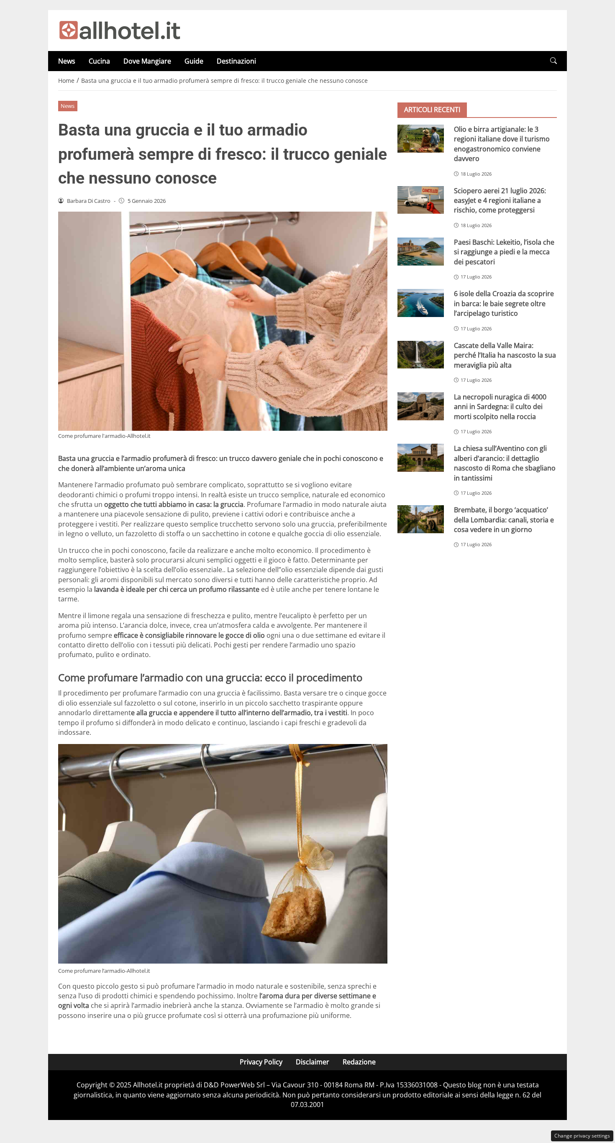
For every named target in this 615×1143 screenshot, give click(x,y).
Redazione (359, 1061)
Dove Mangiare (147, 61)
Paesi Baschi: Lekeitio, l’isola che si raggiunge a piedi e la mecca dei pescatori (504, 252)
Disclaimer (312, 1061)
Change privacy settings (582, 1135)
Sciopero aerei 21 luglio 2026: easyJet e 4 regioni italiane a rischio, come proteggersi (500, 200)
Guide (193, 61)
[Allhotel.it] (120, 29)
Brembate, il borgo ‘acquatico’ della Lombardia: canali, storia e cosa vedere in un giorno (504, 519)
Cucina (99, 61)
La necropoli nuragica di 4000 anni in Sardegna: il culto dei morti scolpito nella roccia (500, 406)
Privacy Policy (261, 1061)
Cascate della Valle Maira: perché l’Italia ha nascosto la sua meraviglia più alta (505, 355)
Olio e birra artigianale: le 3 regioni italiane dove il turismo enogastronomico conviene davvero (502, 144)
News (66, 61)
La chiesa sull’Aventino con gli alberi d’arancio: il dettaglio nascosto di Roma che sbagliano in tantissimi (505, 463)
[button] (553, 61)
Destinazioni (236, 61)
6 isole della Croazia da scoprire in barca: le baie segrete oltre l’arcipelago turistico (504, 303)
